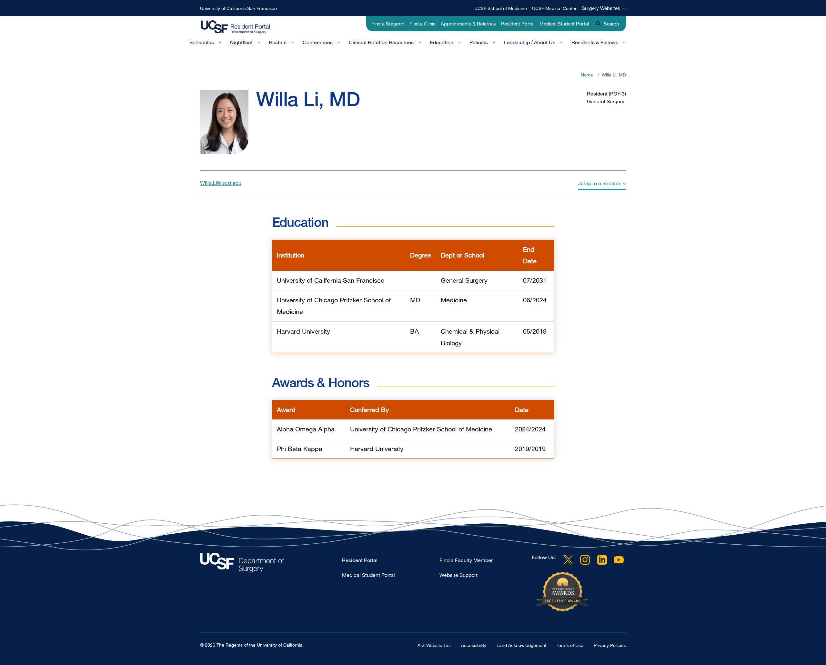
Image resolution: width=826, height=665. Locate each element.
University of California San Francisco (238, 8)
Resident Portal (517, 23)
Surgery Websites (601, 8)
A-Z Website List (434, 645)
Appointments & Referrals (468, 23)
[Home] (241, 27)
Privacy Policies (610, 645)
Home (587, 74)
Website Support (458, 575)
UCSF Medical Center (554, 8)
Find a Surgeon (387, 23)
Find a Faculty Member (466, 560)
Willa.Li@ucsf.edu (220, 183)
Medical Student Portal (564, 23)
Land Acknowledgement (521, 645)
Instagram (585, 560)
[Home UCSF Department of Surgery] (271, 564)
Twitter (568, 560)
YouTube (619, 560)
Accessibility (473, 645)
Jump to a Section (599, 183)
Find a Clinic (422, 23)
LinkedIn (602, 560)
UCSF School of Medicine (500, 8)
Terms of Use (570, 645)
